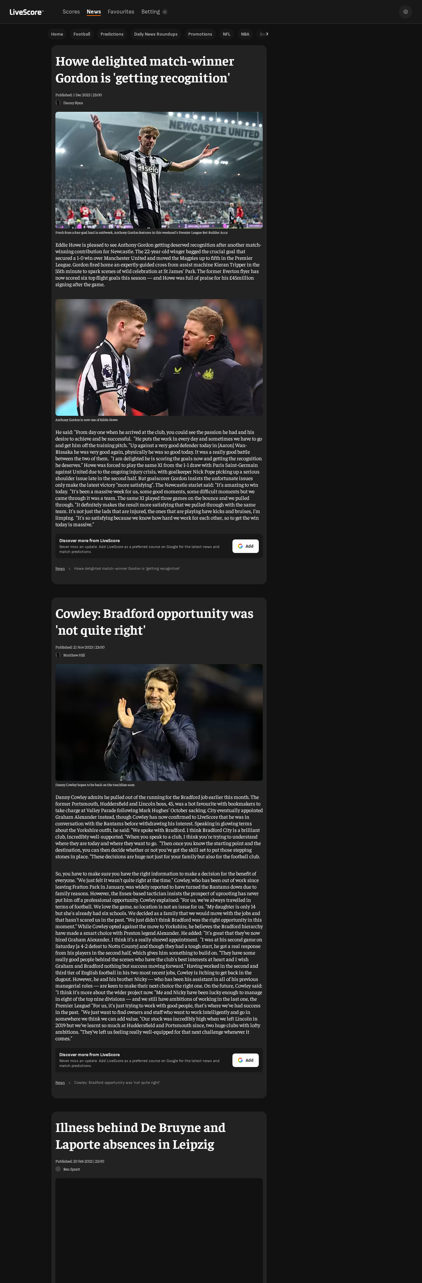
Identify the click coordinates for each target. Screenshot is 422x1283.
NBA (245, 34)
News (94, 11)
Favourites (121, 11)
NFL (226, 34)
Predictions (112, 34)
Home (57, 34)
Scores (71, 11)
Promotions (200, 34)
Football (82, 34)
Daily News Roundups (156, 34)
